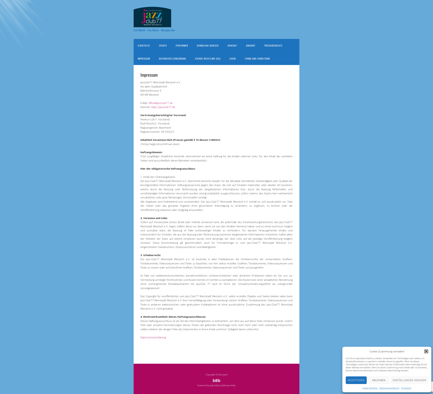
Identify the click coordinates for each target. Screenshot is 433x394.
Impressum (406, 388)
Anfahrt (250, 45)
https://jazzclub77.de (163, 107)
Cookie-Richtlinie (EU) (207, 58)
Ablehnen (378, 380)
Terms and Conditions (257, 58)
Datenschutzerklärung (389, 388)
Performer (182, 45)
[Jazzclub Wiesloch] (152, 24)
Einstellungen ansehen (409, 380)
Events (163, 45)
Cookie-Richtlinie (370, 388)
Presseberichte (273, 45)
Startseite (144, 45)
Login (232, 58)
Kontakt (232, 45)
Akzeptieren (356, 380)
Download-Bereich (208, 45)
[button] (426, 351)
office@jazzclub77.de (160, 103)
